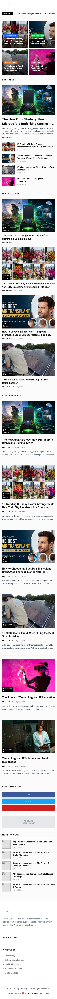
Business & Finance (12, 969)
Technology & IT (11, 956)
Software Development (13, 960)
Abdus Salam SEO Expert (38, 993)
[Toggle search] (51, 4)
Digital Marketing (11, 973)
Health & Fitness (11, 964)
